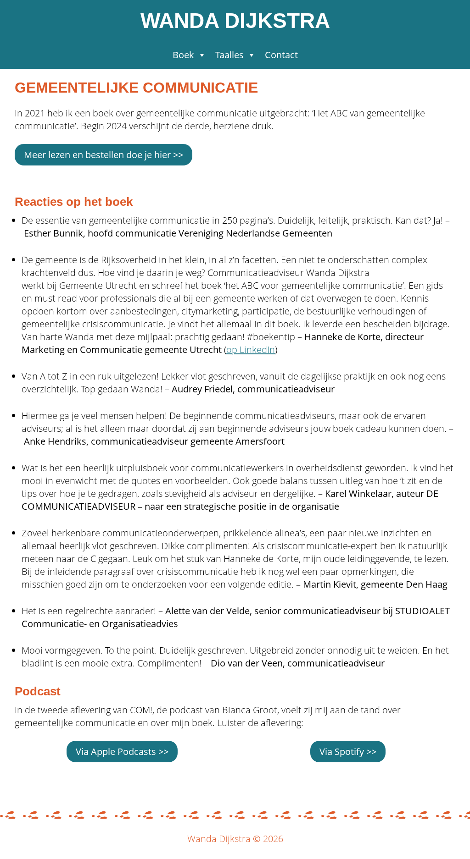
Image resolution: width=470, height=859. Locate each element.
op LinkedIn (250, 349)
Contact (281, 55)
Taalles (229, 55)
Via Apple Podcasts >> (122, 751)
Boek (183, 55)
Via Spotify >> (347, 751)
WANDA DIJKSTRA (235, 21)
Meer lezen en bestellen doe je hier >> (103, 155)
